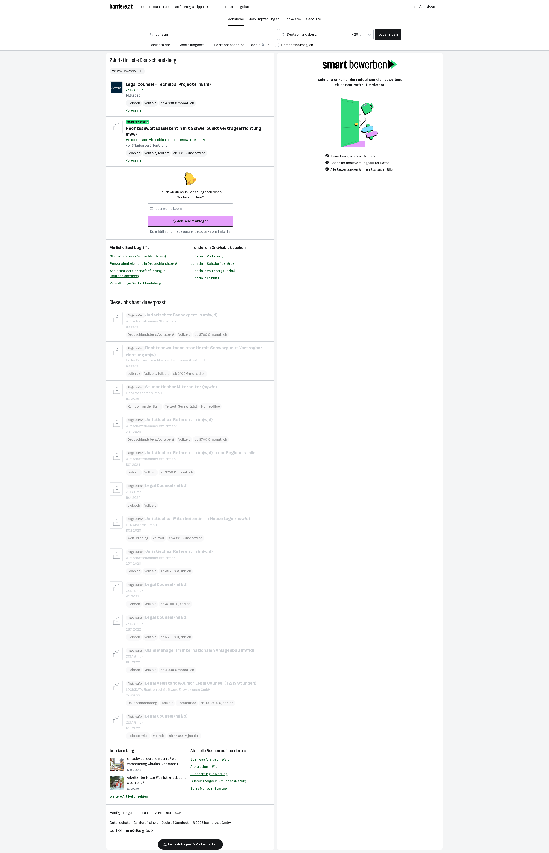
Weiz (132, 538)
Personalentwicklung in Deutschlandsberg (143, 264)
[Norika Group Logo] (131, 831)
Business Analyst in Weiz (209, 759)
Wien (145, 736)
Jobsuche (236, 19)
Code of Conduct (175, 823)
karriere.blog (122, 750)
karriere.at (238, 750)
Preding (142, 538)
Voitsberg (166, 335)
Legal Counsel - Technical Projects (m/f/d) (168, 84)
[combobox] (213, 34)
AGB (178, 813)
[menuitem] (165, 45)
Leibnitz (134, 153)
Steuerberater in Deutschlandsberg (138, 256)
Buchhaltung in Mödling (209, 774)
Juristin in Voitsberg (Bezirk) (212, 271)
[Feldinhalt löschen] (274, 34)
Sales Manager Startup (208, 788)
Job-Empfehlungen (264, 19)
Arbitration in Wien (204, 767)
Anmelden (427, 6)
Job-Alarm (292, 19)
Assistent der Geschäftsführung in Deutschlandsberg (137, 273)
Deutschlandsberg (158, 60)
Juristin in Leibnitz (204, 278)
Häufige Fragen (122, 813)
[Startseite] (124, 6)
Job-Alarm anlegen (193, 221)
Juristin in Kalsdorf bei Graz (212, 264)
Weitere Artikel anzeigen (129, 796)
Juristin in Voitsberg (206, 256)
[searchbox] (190, 208)
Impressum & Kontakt (154, 813)
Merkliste (313, 19)
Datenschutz (120, 823)
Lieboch (134, 103)
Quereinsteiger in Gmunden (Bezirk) (218, 781)
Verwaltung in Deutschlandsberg (135, 283)
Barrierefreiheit (146, 823)
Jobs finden (388, 34)
